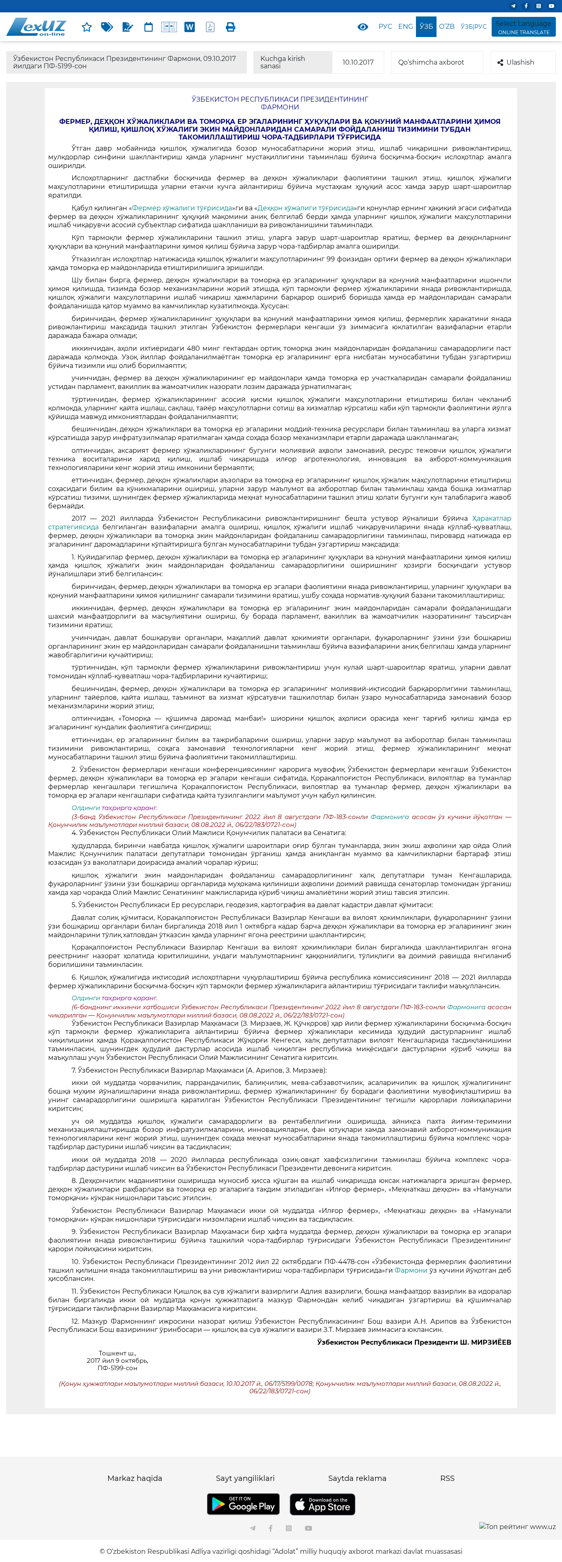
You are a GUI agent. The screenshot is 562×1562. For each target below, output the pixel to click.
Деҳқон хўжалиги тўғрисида (306, 208)
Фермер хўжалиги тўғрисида (182, 208)
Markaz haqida (135, 1478)
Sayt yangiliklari (245, 1478)
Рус (385, 26)
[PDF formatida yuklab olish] (210, 26)
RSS (447, 1478)
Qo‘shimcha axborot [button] (431, 62)
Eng (405, 26)
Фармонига (390, 817)
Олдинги (86, 808)
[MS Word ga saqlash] (189, 26)
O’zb (447, 26)
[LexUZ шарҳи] (128, 26)
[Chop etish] (231, 26)
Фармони (411, 1270)
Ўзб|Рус (474, 26)
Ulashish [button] (520, 62)
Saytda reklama (357, 1478)
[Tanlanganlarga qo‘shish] (87, 26)
